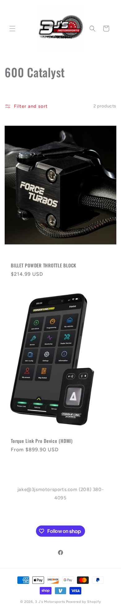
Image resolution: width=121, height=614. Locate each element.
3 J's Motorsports (50, 602)
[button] (12, 28)
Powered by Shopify (83, 602)
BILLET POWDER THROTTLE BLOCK (43, 265)
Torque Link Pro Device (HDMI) (42, 441)
